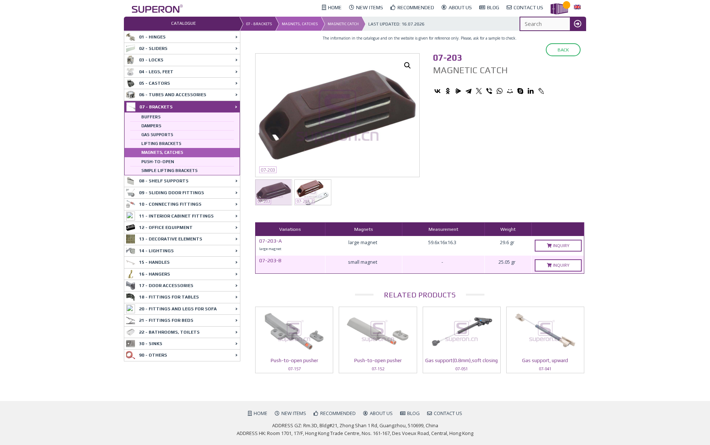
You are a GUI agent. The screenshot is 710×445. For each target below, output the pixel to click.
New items (293, 413)
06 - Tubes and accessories (172, 94)
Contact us (448, 413)
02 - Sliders (153, 48)
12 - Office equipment (166, 227)
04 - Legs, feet (156, 71)
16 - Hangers (154, 274)
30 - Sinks (150, 343)
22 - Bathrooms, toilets (169, 332)
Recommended (338, 413)
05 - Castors (154, 83)
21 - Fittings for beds (166, 320)
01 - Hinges (152, 37)
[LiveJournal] (541, 91)
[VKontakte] (437, 91)
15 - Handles (154, 262)
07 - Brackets (259, 24)
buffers (150, 117)
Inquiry (560, 245)
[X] (478, 91)
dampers (151, 126)
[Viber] (489, 91)
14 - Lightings (156, 250)
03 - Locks (151, 60)
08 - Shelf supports (164, 180)
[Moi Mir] (510, 91)
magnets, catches (300, 24)
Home (260, 413)
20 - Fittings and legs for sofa (178, 308)
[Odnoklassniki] (447, 91)
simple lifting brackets (169, 170)
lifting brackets (161, 143)
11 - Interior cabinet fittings (176, 216)
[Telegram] (468, 91)
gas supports (157, 134)
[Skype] (520, 91)
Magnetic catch (343, 24)
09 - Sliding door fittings (171, 192)
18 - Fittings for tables (169, 297)
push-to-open (157, 161)
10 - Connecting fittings (170, 204)
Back (563, 50)
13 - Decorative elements (170, 239)
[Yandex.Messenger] (458, 91)
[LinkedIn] (530, 91)
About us (381, 413)
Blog (413, 413)
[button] (407, 65)
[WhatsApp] (499, 91)
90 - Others (153, 355)
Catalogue (183, 23)
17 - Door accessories (166, 285)
